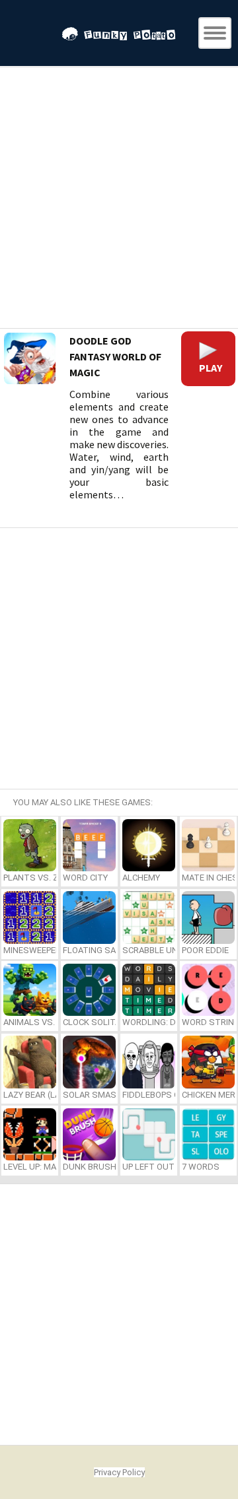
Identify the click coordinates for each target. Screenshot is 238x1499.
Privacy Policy (119, 1472)
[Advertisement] (119, 199)
